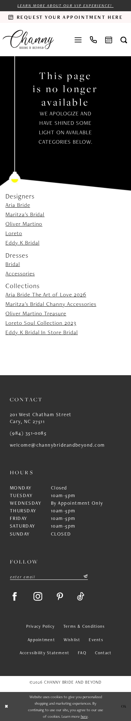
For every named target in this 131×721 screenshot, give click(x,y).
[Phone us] (93, 39)
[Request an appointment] (108, 39)
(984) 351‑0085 (28, 433)
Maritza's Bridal (24, 214)
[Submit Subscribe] (85, 577)
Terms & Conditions (84, 626)
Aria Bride (17, 204)
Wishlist (72, 639)
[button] (78, 39)
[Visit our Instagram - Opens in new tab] (38, 596)
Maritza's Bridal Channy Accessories (50, 303)
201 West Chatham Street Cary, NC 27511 (41, 417)
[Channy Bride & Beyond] (28, 39)
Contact (103, 652)
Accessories (20, 273)
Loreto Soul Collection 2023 (40, 322)
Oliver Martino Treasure (35, 313)
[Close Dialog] (6, 706)
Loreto (13, 233)
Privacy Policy (40, 626)
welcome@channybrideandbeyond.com (57, 445)
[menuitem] (78, 39)
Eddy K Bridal (22, 242)
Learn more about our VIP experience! (65, 5)
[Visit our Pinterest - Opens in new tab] (60, 596)
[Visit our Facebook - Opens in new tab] (14, 596)
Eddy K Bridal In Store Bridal (41, 332)
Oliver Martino (23, 223)
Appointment (41, 639)
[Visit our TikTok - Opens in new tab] (81, 596)
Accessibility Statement (45, 652)
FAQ (82, 652)
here (84, 716)
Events (96, 639)
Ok (124, 706)
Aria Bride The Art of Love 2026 (45, 294)
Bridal (12, 264)
